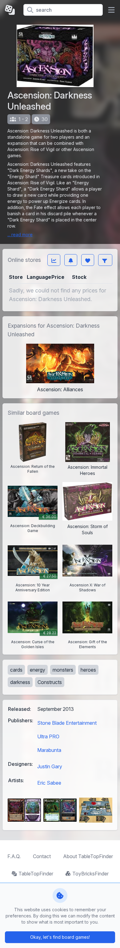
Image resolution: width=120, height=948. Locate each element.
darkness (20, 682)
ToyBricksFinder (90, 873)
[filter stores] (105, 260)
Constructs (50, 682)
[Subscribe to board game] (70, 260)
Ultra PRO (48, 736)
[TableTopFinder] (11, 10)
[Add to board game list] (87, 260)
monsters (63, 670)
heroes (88, 670)
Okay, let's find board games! (60, 937)
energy (37, 670)
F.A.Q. (14, 856)
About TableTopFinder (88, 856)
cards (16, 670)
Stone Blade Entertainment (67, 723)
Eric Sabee (49, 783)
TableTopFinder (35, 873)
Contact (42, 856)
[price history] (53, 260)
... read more (20, 234)
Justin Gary (49, 766)
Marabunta (49, 750)
